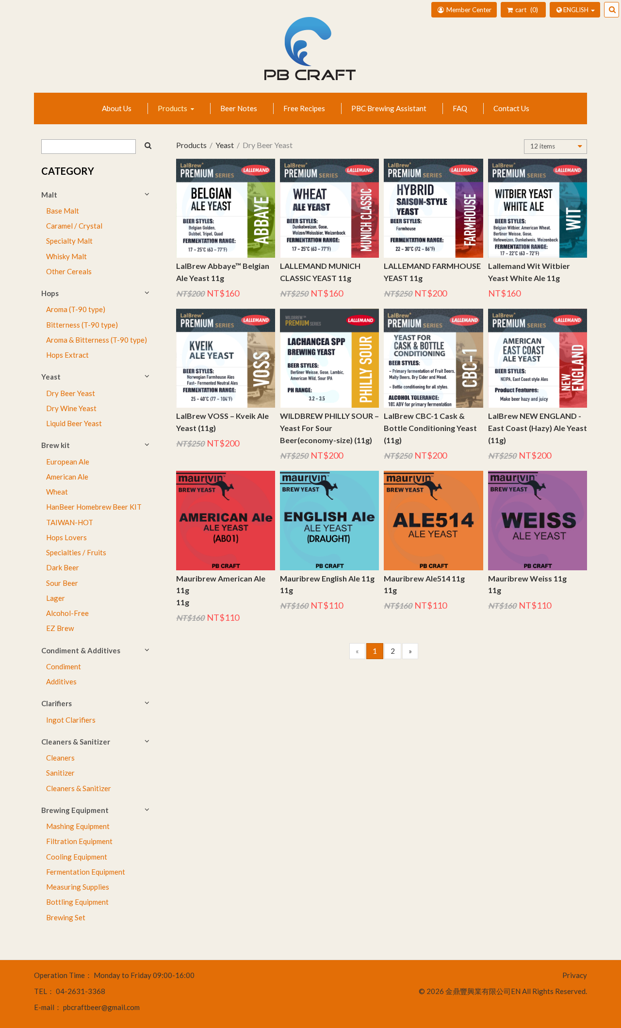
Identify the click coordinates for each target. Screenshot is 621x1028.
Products (173, 108)
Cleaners (60, 757)
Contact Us (511, 108)
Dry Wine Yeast (71, 408)
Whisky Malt (66, 256)
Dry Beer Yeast (70, 393)
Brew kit (55, 445)
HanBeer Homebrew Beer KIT (94, 506)
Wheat (57, 491)
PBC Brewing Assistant (388, 108)
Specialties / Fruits (76, 552)
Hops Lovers (66, 537)
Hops (50, 293)
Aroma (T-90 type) (75, 309)
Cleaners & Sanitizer (75, 741)
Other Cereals (69, 271)
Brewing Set (65, 917)
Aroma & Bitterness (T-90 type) (96, 339)
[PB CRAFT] (310, 53)
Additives (61, 681)
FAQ (460, 108)
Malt (49, 194)
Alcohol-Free (67, 613)
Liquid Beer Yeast (74, 423)
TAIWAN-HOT (69, 522)
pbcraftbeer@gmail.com (101, 1007)
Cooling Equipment (76, 856)
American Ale (67, 476)
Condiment (63, 666)
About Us (116, 108)
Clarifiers (56, 703)
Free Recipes (304, 108)
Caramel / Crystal (74, 225)
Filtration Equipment (79, 841)
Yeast (51, 376)
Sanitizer (60, 772)
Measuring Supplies (77, 886)
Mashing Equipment (78, 826)
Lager (55, 598)
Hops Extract (67, 354)
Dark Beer (62, 567)
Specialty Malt (69, 240)
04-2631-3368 (80, 991)
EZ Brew (60, 628)
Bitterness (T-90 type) (82, 324)
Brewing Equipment (75, 810)
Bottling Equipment (77, 901)
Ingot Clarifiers (71, 719)
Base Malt (62, 210)
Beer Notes (238, 108)
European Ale (67, 461)
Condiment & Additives (80, 650)
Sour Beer (62, 583)
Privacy (574, 975)
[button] (575, 9)
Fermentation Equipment (85, 871)
